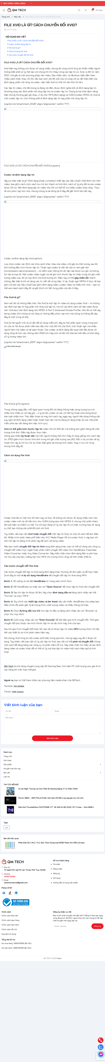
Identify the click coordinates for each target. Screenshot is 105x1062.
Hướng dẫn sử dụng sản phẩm (65, 882)
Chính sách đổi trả (9, 929)
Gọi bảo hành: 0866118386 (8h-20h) (16, 948)
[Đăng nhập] (85, 10)
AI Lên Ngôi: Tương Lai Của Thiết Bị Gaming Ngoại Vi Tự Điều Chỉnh (48, 789)
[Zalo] (16, 893)
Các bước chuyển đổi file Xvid (21, 55)
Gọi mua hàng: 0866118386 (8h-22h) (17, 943)
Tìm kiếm (56, 864)
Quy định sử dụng (9, 934)
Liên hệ (7, 777)
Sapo (59, 958)
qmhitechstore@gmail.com (16, 882)
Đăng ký (56, 873)
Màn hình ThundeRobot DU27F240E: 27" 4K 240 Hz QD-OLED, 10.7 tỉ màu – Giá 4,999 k (56, 807)
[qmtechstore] (16, 10)
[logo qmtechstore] (27, 861)
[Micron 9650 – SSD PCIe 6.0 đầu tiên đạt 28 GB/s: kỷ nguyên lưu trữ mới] (10, 800)
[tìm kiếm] (79, 10)
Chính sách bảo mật (10, 915)
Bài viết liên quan (11, 838)
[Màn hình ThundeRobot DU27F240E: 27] (10, 810)
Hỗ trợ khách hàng (61, 860)
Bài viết (7, 772)
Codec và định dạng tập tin (20, 44)
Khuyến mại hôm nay (12, 768)
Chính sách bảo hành (10, 925)
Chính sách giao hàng (10, 920)
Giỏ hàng (56, 878)
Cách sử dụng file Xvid (18, 51)
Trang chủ (8, 756)
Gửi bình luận (52, 738)
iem (6, 827)
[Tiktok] (10, 893)
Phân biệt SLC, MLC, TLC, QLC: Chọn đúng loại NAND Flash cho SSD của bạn (51, 843)
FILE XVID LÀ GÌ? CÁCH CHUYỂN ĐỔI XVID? (26, 40)
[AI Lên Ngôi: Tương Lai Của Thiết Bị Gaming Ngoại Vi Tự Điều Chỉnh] (10, 791)
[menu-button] (4, 10)
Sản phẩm (8, 764)
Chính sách (6, 912)
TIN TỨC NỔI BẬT (11, 784)
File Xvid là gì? (14, 48)
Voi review (19, 685)
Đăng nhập (57, 869)
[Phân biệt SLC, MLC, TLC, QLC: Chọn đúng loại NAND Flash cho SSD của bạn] (10, 845)
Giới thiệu (7, 760)
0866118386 (9, 876)
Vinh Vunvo (18, 691)
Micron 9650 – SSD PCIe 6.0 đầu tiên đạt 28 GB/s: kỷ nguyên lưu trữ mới (50, 798)
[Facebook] (4, 893)
